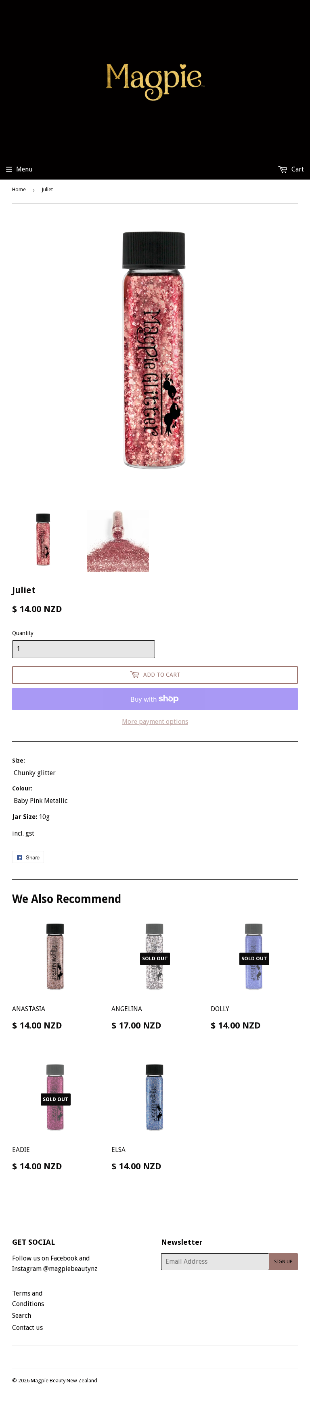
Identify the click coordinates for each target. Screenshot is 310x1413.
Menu (24, 169)
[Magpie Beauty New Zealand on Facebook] (146, 1357)
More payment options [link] (155, 721)
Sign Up (283, 1262)
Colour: (22, 788)
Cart (297, 169)
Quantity (23, 633)
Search (21, 1315)
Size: (18, 760)
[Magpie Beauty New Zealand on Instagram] (160, 1357)
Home (19, 189)
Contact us (27, 1327)
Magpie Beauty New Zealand (64, 1380)
